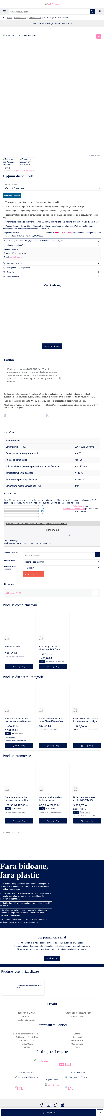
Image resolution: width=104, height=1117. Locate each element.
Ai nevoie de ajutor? (15, 245)
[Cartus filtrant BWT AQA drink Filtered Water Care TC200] (53, 700)
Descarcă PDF (52, 346)
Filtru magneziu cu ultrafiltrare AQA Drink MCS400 (49, 648)
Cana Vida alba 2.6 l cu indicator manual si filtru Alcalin (16, 799)
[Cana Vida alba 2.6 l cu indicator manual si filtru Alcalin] (19, 779)
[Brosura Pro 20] (95, 593)
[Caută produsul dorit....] (92, 11)
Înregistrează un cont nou (74, 508)
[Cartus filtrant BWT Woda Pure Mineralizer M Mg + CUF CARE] (87, 700)
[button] (48, 1112)
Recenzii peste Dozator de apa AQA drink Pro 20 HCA (36, 524)
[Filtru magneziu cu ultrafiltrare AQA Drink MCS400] (53, 628)
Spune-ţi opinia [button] (29, 170)
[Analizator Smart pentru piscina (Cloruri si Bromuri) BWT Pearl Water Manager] (19, 700)
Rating (6, 167)
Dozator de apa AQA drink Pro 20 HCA (30, 986)
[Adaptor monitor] (19, 628)
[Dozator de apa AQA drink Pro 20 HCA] (9, 987)
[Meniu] (4, 11)
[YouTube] (62, 1104)
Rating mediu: (51, 529)
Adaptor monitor (12, 646)
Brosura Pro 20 (14, 593)
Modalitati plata (13, 276)
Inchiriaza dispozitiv (12, 195)
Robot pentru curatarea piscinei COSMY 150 (84, 799)
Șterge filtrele (34, 574)
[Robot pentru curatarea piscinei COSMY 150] (87, 779)
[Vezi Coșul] (100, 11)
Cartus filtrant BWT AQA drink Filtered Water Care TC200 (51, 720)
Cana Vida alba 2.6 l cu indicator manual (50, 799)
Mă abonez (53, 958)
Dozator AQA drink (10, 184)
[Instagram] (48, 1104)
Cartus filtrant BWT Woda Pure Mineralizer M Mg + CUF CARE (85, 720)
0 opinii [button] (17, 170)
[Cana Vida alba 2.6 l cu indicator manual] (53, 779)
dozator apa (16, 832)
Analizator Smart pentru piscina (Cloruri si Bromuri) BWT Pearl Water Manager (18, 720)
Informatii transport (14, 263)
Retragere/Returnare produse (18, 267)
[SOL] (26, 1091)
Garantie (10, 272)
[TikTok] (55, 1104)
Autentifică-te (78, 505)
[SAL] (77, 1091)
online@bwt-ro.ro (16, 257)
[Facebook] (41, 1104)
